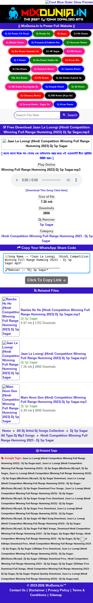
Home (6, 431)
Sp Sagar (46, 224)
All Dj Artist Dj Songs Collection (40, 431)
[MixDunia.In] (46, 13)
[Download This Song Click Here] (46, 190)
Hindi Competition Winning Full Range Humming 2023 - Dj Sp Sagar (47, 238)
